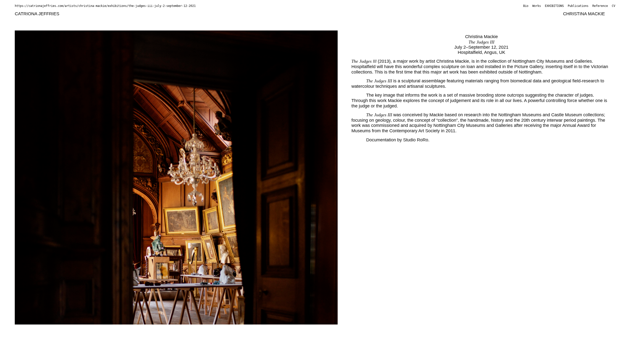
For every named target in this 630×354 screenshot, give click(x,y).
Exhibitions (554, 6)
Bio (525, 6)
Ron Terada (226, 19)
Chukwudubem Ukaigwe (265, 19)
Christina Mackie (584, 13)
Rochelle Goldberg (323, 13)
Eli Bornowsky (181, 13)
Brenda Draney (250, 13)
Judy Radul (156, 19)
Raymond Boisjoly (145, 13)
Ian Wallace (304, 19)
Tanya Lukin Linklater (538, 13)
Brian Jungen (400, 13)
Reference (600, 6)
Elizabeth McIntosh (57, 19)
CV (613, 6)
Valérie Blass (111, 13)
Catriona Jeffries (37, 13)
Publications (578, 6)
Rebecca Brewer (215, 13)
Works (536, 6)
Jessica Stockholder (191, 19)
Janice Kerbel (430, 13)
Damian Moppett (95, 19)
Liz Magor (24, 19)
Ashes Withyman (336, 19)
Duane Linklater (498, 13)
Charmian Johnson (364, 13)
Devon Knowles (463, 13)
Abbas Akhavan (78, 13)
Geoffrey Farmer (285, 13)
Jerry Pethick (129, 19)
